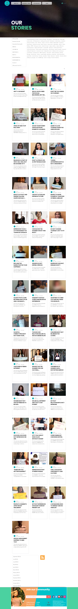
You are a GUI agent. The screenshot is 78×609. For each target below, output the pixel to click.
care (37, 57)
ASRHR (32, 45)
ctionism (38, 54)
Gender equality (39, 49)
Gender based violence (58, 47)
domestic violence (63, 55)
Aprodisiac (45, 55)
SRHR (41, 52)
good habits (29, 55)
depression (51, 47)
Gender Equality (43, 54)
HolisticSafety (55, 44)
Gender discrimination (31, 49)
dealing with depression (31, 50)
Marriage (28, 54)
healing (49, 55)
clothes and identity (55, 52)
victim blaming (29, 52)
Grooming (40, 55)
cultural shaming (35, 55)
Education (44, 52)
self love (60, 44)
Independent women (48, 50)
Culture (63, 44)
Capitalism (57, 55)
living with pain (33, 54)
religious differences (60, 45)
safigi (42, 44)
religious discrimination (38, 47)
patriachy (61, 52)
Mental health (56, 42)
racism (36, 42)
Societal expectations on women (33, 39)
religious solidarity (52, 45)
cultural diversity (51, 49)
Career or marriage (47, 57)
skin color (47, 42)
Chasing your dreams (37, 45)
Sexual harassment (30, 47)
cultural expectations (60, 54)
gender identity (45, 49)
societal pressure (36, 52)
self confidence (49, 39)
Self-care (39, 42)
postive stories (50, 44)
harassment (64, 49)
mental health (45, 47)
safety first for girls (45, 45)
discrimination (29, 44)
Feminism (45, 44)
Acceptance (61, 42)
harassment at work (39, 50)
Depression (53, 55)
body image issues (56, 39)
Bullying (28, 45)
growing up (61, 50)
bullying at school (55, 50)
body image (62, 39)
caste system (49, 52)
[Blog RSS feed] (42, 592)
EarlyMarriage (40, 57)
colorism (43, 42)
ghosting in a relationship (51, 54)
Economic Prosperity (55, 57)
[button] (64, 68)
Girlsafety (51, 42)
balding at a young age (31, 57)
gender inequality (58, 49)
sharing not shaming (30, 42)
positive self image (42, 39)
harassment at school (36, 44)
